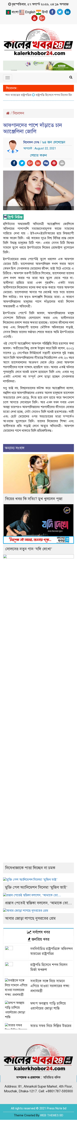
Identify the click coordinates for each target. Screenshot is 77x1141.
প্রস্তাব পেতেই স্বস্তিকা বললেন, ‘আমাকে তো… (38, 903)
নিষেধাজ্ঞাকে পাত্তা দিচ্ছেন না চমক (30, 867)
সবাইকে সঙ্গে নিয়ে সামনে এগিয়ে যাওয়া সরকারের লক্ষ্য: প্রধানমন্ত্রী (50, 986)
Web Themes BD (51, 1115)
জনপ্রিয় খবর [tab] (40, 939)
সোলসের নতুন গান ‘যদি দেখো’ (28, 549)
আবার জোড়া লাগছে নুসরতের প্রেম (30, 918)
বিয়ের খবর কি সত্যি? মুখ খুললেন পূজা (33, 498)
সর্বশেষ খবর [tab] (40, 932)
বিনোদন (18, 113)
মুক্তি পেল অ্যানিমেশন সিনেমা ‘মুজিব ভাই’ (36, 887)
